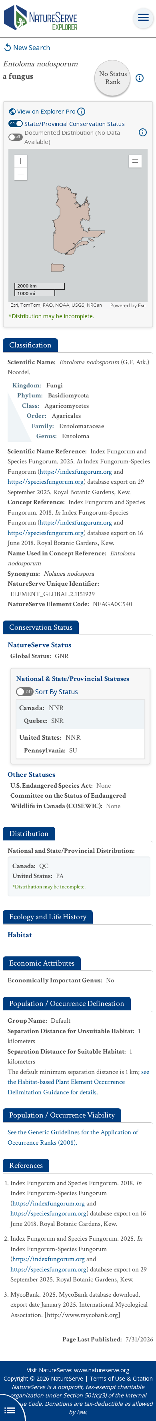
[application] (78, 229)
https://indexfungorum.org (76, 471)
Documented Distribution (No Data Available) (72, 137)
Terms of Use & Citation (121, 1378)
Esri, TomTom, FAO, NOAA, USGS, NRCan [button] (56, 305)
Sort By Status (56, 691)
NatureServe (67, 1378)
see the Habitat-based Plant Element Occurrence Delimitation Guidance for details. (78, 1082)
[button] (20, 161)
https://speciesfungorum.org (46, 481)
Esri (142, 305)
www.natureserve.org (101, 1370)
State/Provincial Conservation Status (74, 124)
